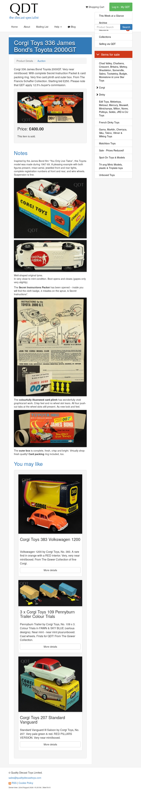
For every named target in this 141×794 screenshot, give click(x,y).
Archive (103, 22)
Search (126, 27)
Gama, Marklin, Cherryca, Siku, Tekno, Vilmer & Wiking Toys (113, 133)
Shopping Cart (96, 7)
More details (50, 570)
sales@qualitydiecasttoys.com (25, 777)
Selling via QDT (107, 44)
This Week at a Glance (111, 15)
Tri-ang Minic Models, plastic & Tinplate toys (111, 166)
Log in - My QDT (121, 7)
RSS (14, 783)
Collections (105, 36)
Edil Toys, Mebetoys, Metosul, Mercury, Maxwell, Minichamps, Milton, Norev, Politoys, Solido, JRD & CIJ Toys (114, 108)
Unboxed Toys (107, 175)
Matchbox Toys (107, 143)
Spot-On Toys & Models (112, 157)
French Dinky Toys (109, 122)
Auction (41, 61)
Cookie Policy (26, 783)
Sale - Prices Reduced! (111, 150)
